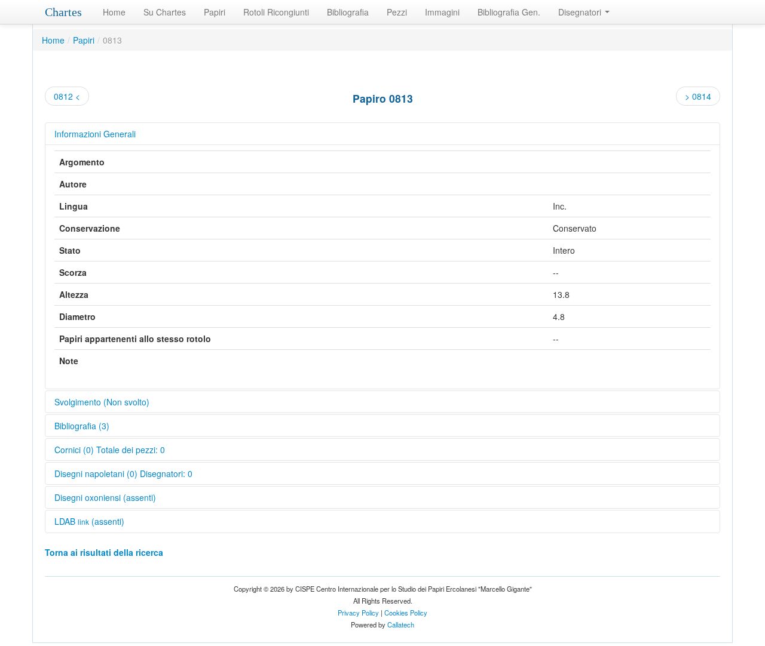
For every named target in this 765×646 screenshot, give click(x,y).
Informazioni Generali (95, 134)
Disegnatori (581, 12)
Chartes (63, 12)
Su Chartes (164, 12)
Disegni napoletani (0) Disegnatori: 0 (123, 473)
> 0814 (698, 96)
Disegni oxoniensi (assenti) (105, 497)
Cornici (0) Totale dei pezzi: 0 (109, 450)
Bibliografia (348, 12)
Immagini (442, 12)
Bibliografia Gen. (509, 12)
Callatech (400, 624)
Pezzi (397, 12)
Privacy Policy (358, 612)
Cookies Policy (405, 612)
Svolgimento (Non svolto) (101, 402)
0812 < (67, 96)
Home (114, 12)
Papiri (214, 12)
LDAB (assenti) (89, 521)
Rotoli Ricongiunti (276, 12)
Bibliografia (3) (81, 426)
